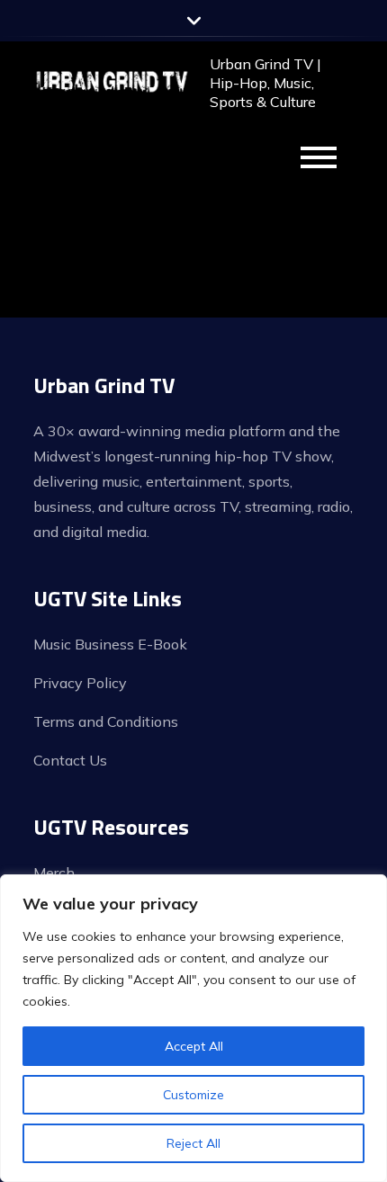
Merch (54, 873)
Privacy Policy (80, 683)
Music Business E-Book (110, 644)
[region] (193, 1028)
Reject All (193, 1143)
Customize (193, 1095)
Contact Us (70, 760)
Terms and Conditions (105, 721)
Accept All (194, 1046)
